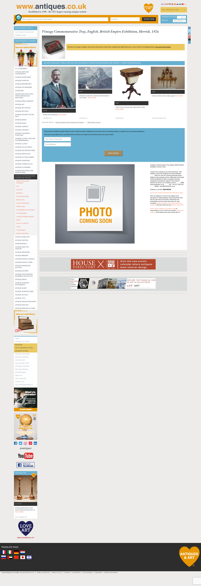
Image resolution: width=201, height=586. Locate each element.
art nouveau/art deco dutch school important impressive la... (25, 510)
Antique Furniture (22, 160)
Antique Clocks (21, 144)
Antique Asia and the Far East (24, 115)
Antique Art (19, 104)
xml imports (76, 572)
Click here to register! (24, 32)
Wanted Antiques (21, 357)
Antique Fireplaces (22, 154)
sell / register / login (170, 10)
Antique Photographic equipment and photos (24, 275)
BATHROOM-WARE (22, 196)
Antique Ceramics (22, 130)
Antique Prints (21, 279)
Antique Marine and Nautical (22, 266)
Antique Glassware (22, 167)
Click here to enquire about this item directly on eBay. (166, 193)
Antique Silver (21, 288)
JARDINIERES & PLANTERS (25, 210)
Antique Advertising (23, 77)
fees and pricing (21, 369)
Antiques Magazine (22, 354)
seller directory (22, 363)
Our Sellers (20, 360)
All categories (21, 68)
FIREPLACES (20, 206)
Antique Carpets (21, 126)
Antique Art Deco (22, 111)
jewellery (153, 205)
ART (17, 186)
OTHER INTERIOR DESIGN (25, 217)
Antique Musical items (23, 262)
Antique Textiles (21, 295)
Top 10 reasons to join (24, 348)
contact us (19, 382)
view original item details (163, 47)
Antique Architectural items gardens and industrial (24, 96)
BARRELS (19, 193)
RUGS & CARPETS (22, 223)
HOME (17, 338)
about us (18, 375)
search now (149, 19)
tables (173, 203)
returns (67, 572)
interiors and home (177, 205)
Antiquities (19, 91)
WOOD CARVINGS (22, 233)
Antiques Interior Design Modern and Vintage (25, 177)
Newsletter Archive (111, 572)
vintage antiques (161, 203)
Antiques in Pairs (21, 271)
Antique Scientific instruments (22, 284)
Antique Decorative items (25, 150)
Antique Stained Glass (24, 164)
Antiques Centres (22, 366)
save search (113, 153)
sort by (165, 20)
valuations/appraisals (24, 385)
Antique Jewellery (22, 237)
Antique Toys (20, 298)
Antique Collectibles (23, 147)
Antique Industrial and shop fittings (24, 171)
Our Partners (20, 372)
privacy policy (57, 572)
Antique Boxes (20, 123)
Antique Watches (21, 305)
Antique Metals (21, 243)
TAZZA (18, 227)
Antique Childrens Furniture (22, 134)
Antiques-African (22, 80)
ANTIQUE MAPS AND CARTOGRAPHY (22, 73)
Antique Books (21, 120)
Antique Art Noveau (23, 108)
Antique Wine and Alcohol (25, 308)
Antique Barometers (23, 84)
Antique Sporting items (24, 291)
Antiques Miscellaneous (25, 259)
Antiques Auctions (22, 341)
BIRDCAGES (20, 200)
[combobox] (125, 19)
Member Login (20, 35)
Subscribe (98, 572)
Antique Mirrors (21, 255)
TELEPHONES (21, 230)
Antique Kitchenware (23, 87)
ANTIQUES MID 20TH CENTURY (22, 248)
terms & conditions (43, 572)
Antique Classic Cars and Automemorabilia (25, 139)
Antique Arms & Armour (24, 101)
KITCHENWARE (21, 213)
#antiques (25, 448)
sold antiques (87, 572)
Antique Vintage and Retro (25, 301)
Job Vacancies (20, 378)
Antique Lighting (21, 240)
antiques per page (169, 17)
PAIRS (18, 220)
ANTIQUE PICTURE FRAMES (24, 157)
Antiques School (21, 351)
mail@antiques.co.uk (27, 572)
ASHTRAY (19, 190)
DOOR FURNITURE (22, 203)
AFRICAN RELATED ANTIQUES (22, 182)
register (18, 345)
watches (178, 203)
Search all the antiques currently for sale (162, 208)
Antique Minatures (22, 252)
